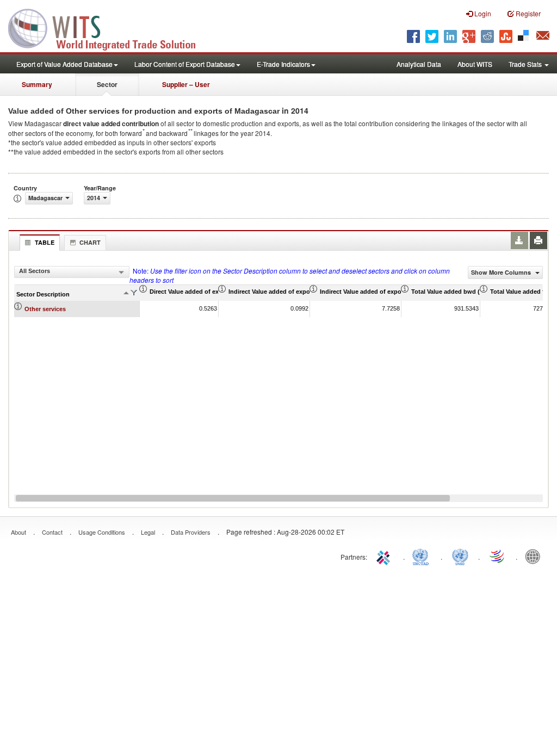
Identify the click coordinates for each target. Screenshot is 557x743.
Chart (90, 242)
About (18, 532)
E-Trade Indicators (283, 64)
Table (44, 242)
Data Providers (191, 532)
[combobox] (71, 272)
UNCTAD (423, 556)
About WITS (474, 64)
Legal (148, 532)
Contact (52, 532)
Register (527, 13)
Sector (107, 84)
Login (482, 13)
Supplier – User (186, 84)
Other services (45, 309)
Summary (37, 84)
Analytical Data (419, 64)
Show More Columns (502, 272)
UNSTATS (460, 556)
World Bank (535, 556)
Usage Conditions (101, 532)
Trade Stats (526, 64)
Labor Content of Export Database (184, 64)
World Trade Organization (498, 556)
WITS (109, 27)
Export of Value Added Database (64, 64)
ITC (385, 556)
